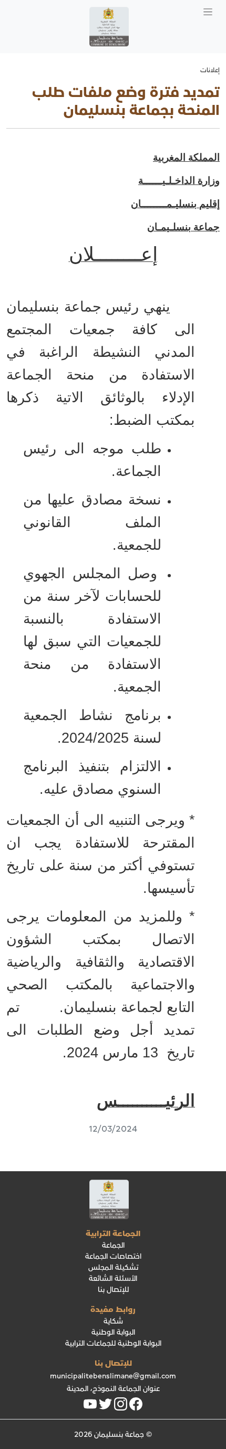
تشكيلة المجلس (113, 1267)
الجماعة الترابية (113, 1233)
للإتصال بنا (113, 1289)
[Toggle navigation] (208, 10)
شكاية (113, 1321)
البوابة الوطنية (113, 1332)
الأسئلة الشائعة (113, 1278)
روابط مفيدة (113, 1309)
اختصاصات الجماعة (113, 1256)
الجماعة (113, 1245)
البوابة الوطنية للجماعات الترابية (113, 1343)
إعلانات (210, 70)
